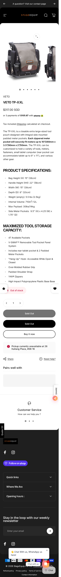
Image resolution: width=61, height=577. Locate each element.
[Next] (54, 3)
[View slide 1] (26, 421)
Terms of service (35, 571)
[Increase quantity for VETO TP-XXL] (20, 303)
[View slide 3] (33, 421)
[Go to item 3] (27, 90)
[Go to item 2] (24, 90)
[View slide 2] (29, 421)
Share (10, 359)
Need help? (50, 359)
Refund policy (8, 571)
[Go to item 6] (39, 90)
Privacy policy (21, 571)
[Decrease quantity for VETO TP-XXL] (6, 303)
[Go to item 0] (20, 90)
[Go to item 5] (35, 90)
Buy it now (29, 334)
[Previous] (4, 3)
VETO (6, 96)
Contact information (29, 575)
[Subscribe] (50, 531)
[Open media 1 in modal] (37, 37)
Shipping (21, 124)
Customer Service (29, 409)
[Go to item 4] (31, 90)
